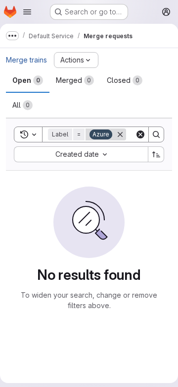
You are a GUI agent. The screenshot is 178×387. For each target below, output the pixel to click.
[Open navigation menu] (27, 12)
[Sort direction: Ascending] (156, 154)
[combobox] (81, 154)
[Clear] (140, 134)
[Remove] (120, 134)
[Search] (156, 134)
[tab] (27, 80)
